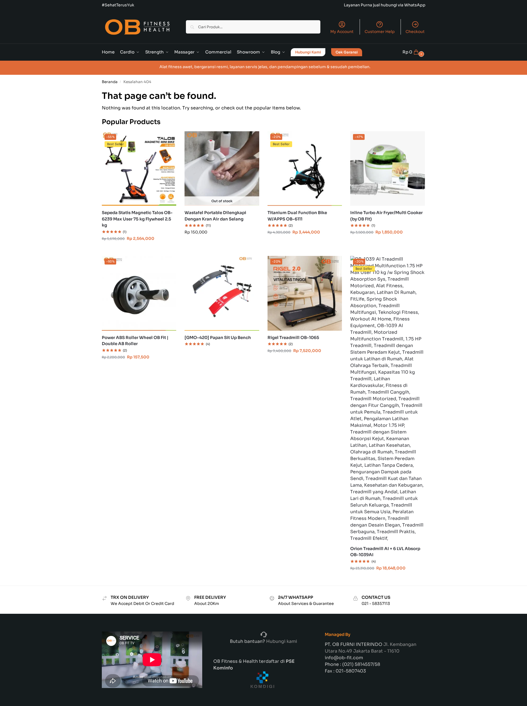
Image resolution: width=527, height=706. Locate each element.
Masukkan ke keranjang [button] (138, 250)
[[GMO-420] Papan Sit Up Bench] (222, 293)
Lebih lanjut (221, 353)
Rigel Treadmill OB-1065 (293, 337)
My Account (342, 31)
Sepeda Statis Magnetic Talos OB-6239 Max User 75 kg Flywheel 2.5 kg (137, 219)
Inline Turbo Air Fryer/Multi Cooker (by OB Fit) (386, 216)
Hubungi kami (281, 641)
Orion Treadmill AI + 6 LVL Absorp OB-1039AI (385, 552)
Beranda (110, 81)
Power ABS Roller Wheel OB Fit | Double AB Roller (135, 340)
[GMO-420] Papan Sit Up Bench (218, 337)
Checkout (415, 31)
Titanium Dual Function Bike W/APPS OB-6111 (297, 216)
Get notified (221, 244)
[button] (414, 52)
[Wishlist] (168, 139)
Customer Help (380, 31)
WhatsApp (414, 4)
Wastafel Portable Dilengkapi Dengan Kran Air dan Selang (215, 216)
